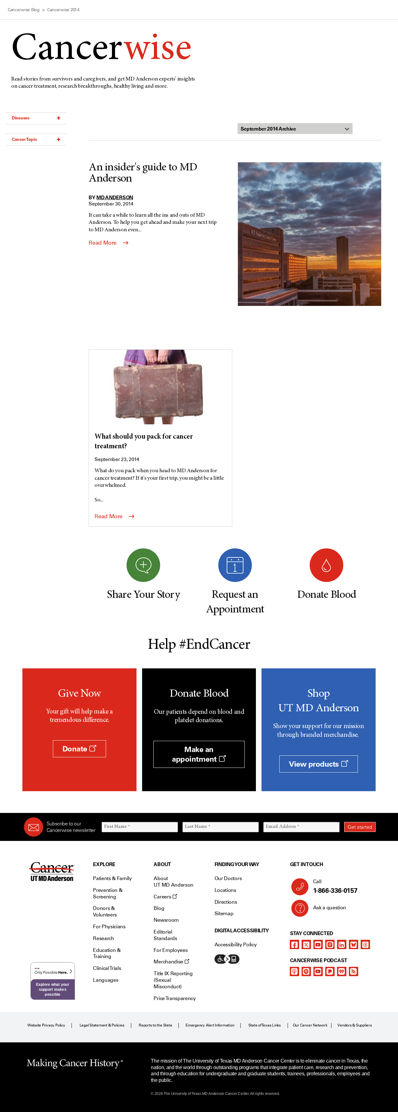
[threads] (365, 944)
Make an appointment (195, 754)
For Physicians (109, 927)
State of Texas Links (264, 1025)
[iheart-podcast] (342, 971)
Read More (103, 242)
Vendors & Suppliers (354, 1025)
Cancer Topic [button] (24, 139)
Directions (226, 902)
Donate (75, 748)
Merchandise (169, 962)
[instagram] (330, 944)
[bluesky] (353, 944)
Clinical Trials (107, 968)
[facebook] (294, 944)
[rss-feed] (353, 971)
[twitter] (306, 944)
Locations (225, 890)
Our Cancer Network (310, 1025)
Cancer (101, 50)
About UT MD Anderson (173, 881)
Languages (105, 980)
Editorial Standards (165, 935)
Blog (159, 908)
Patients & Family (112, 878)
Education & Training (106, 953)
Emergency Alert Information (210, 1025)
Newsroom (166, 920)
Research (103, 938)
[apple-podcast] (294, 971)
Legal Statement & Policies (102, 1025)
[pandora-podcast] (330, 971)
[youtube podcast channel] (318, 971)
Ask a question (329, 908)
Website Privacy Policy (46, 1025)
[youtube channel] (318, 944)
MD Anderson (114, 197)
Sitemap (224, 913)
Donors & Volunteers (105, 911)
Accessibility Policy (236, 945)
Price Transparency (175, 998)
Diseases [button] (21, 118)
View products (315, 763)
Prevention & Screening (107, 893)
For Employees (170, 950)
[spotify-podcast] (306, 971)
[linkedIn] (342, 944)
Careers (163, 897)
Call (335, 886)
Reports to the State (155, 1025)
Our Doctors (228, 878)
